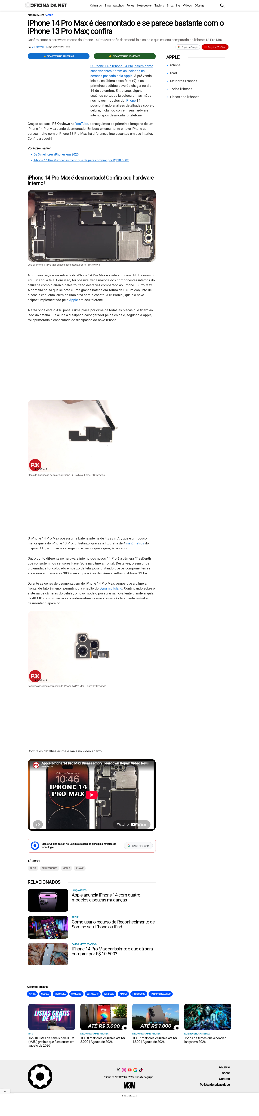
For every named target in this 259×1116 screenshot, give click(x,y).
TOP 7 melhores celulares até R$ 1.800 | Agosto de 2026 (154, 1040)
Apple (49, 15)
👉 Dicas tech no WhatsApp (124, 56)
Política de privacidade (215, 1084)
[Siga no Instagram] (124, 1070)
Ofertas (199, 5)
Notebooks (144, 5)
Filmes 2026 (138, 994)
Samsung (76, 994)
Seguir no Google (190, 47)
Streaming (173, 5)
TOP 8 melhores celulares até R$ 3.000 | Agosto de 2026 (102, 1040)
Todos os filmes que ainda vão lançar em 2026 (205, 1040)
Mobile (66, 868)
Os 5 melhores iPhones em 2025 (56, 154)
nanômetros (135, 543)
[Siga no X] (118, 1070)
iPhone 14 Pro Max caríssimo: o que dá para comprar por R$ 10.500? (81, 160)
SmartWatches (114, 5)
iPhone (130, 100)
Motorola (60, 994)
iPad (173, 73)
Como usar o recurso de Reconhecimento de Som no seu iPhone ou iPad (113, 924)
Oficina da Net (36, 15)
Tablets (159, 5)
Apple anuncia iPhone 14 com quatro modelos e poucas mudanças (106, 897)
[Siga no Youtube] (129, 1070)
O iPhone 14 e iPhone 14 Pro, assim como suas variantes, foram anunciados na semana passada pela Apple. (121, 71)
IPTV (30, 1033)
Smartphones (49, 868)
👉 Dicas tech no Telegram (59, 56)
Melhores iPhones (183, 81)
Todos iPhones (181, 89)
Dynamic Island (111, 588)
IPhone (80, 868)
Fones (130, 5)
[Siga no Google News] (135, 1070)
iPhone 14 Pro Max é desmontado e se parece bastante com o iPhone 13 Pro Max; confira (126, 27)
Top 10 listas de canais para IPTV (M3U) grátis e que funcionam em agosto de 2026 (51, 1041)
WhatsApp (92, 994)
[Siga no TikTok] (141, 1070)
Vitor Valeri (39, 47)
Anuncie (224, 1067)
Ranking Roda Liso (161, 994)
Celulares (96, 5)
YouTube (81, 124)
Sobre (226, 1073)
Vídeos (187, 5)
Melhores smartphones (94, 1033)
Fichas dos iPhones (184, 97)
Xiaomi (123, 994)
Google (45, 994)
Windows (109, 994)
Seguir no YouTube (217, 47)
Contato (224, 1079)
